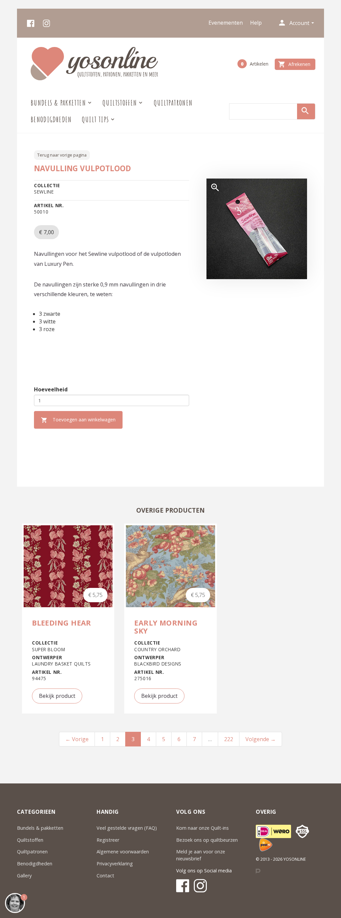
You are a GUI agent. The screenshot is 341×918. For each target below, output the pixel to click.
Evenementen (225, 22)
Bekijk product (57, 695)
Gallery (24, 875)
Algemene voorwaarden (123, 851)
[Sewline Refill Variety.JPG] (256, 229)
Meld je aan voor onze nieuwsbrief (200, 855)
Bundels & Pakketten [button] (58, 103)
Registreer (108, 840)
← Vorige (77, 739)
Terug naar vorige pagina (62, 155)
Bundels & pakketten (40, 828)
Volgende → (260, 739)
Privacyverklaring (115, 863)
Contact (105, 875)
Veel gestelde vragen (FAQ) (127, 828)
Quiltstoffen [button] (120, 103)
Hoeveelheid (51, 389)
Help (256, 22)
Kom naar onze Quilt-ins (203, 828)
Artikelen (254, 64)
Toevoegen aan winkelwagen (78, 419)
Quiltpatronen (173, 103)
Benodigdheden (51, 119)
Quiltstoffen (30, 840)
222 (228, 739)
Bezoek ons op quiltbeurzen (207, 840)
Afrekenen (294, 64)
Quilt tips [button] (95, 119)
